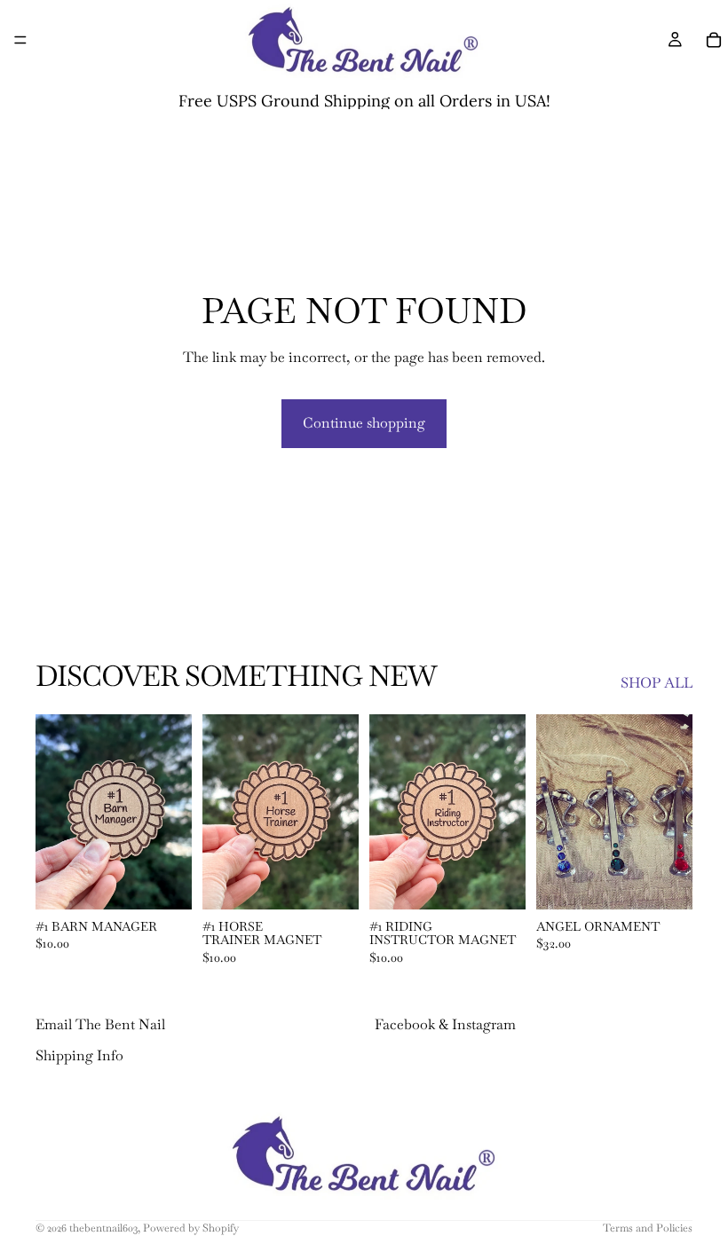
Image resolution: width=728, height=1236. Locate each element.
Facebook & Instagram (445, 1025)
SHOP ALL (656, 682)
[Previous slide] (55, 811)
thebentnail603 (103, 1228)
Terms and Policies (647, 1228)
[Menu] (20, 40)
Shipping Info (79, 1055)
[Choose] (665, 882)
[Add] (164, 882)
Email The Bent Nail (100, 1025)
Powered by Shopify (191, 1228)
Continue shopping (364, 422)
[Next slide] (172, 811)
